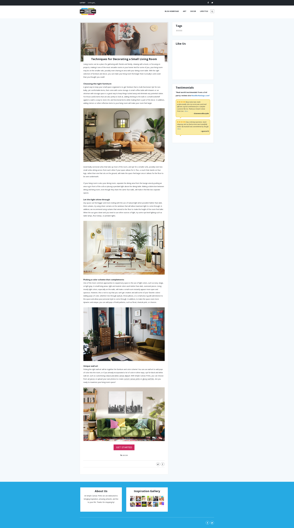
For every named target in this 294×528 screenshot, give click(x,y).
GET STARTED (124, 447)
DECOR (193, 11)
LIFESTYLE (204, 11)
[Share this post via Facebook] (162, 464)
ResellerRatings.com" (200, 123)
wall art (119, 296)
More (186, 139)
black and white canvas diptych (118, 376)
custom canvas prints (132, 379)
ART (184, 11)
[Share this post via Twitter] (158, 464)
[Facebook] (208, 2)
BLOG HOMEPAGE (172, 11)
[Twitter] (212, 2)
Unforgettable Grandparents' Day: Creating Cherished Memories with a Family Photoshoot (120, 3)
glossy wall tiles (148, 379)
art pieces (91, 379)
